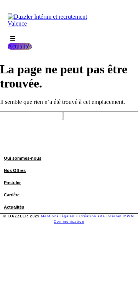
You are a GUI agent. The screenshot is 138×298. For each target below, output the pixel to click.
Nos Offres (15, 170)
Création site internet (100, 216)
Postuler (12, 182)
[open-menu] (13, 39)
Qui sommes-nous (22, 158)
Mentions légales (58, 216)
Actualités (14, 207)
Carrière (12, 195)
